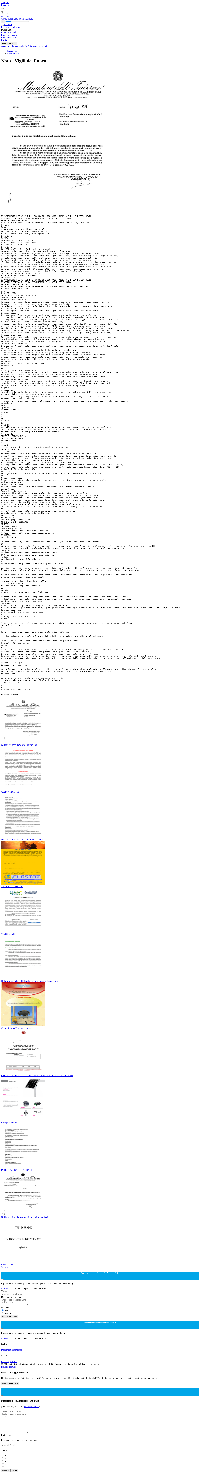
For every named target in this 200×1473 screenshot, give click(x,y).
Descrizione (12, 1297)
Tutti (7, 1310)
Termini (12, 1366)
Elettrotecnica (13, 53)
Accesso (5, 16)
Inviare (14, 1470)
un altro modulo (31, 1406)
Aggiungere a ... (9, 43)
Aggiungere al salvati (37, 46)
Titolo (4, 1291)
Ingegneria (12, 51)
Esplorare (5, 5)
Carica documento (10, 18)
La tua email (7, 1435)
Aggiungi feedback (10, 1383)
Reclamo (5, 1361)
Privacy (5, 1366)
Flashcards (6, 27)
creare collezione (9, 1316)
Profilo (4, 40)
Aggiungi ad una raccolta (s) (14, 46)
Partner (13, 1361)
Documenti (6, 1349)
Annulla (5, 1470)
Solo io (8, 1313)
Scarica (4, 1267)
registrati (5, 1288)
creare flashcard (26, 18)
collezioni (16, 27)
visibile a (5, 1307)
